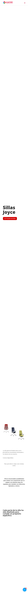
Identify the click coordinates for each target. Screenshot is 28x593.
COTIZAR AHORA (10, 218)
